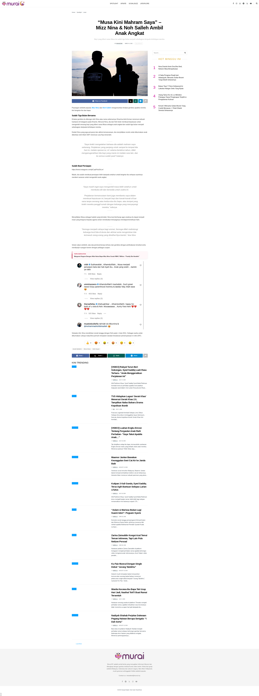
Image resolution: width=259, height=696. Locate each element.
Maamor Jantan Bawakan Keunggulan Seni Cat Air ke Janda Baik (128, 460)
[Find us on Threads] (240, 3)
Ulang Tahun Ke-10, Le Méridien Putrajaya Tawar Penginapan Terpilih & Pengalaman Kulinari (172, 97)
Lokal (84, 12)
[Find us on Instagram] (236, 3)
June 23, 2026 (122, 516)
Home (73, 12)
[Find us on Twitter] (247, 3)
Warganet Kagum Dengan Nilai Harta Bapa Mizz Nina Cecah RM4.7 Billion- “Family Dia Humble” (106, 256)
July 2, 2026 (122, 599)
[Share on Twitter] (130, 101)
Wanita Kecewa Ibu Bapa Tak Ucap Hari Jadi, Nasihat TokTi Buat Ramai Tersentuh (129, 592)
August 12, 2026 (123, 467)
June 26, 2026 (122, 545)
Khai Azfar (119, 43)
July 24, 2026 (122, 440)
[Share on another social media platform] (145, 101)
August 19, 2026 (123, 570)
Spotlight (114, 3)
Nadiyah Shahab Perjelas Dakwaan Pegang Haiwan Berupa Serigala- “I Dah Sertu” (128, 618)
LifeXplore (144, 3)
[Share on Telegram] (140, 101)
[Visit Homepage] (13, 3)
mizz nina (87, 349)
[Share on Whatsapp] (135, 101)
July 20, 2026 (122, 493)
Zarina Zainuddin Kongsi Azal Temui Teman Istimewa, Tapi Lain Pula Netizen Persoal (129, 538)
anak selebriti (77, 349)
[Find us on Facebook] (233, 3)
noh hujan (96, 349)
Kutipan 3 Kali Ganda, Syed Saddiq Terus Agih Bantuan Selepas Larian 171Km (128, 486)
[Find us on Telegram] (243, 3)
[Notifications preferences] (1, 694)
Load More (79, 644)
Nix (114, 409)
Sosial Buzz (133, 3)
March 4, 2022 (129, 43)
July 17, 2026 (122, 379)
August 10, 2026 (123, 625)
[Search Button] (256, 3)
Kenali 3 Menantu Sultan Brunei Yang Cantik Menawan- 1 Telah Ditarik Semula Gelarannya (171, 108)
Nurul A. (115, 379)
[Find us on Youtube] (251, 3)
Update (123, 3)
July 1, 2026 (119, 409)
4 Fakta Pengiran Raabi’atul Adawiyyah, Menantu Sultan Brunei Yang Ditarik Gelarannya (171, 77)
